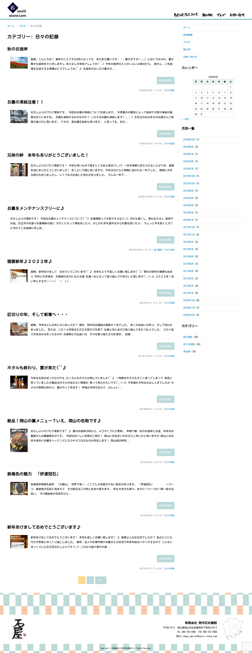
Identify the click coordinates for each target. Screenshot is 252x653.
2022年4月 (188, 198)
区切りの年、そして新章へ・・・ (38, 314)
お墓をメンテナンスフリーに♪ (35, 208)
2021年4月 (188, 271)
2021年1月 (188, 293)
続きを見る (165, 80)
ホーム (10, 26)
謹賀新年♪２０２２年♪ (29, 261)
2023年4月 (188, 161)
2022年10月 (189, 183)
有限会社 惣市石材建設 (122, 648)
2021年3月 (188, 278)
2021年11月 (189, 234)
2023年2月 (188, 169)
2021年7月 (188, 249)
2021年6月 (188, 256)
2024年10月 (189, 139)
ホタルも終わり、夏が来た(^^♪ (36, 368)
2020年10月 (189, 315)
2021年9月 (188, 242)
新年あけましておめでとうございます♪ (44, 527)
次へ (100, 580)
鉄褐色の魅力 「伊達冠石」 (33, 474)
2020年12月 (189, 300)
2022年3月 (188, 205)
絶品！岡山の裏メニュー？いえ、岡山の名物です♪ (54, 421)
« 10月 (185, 119)
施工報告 (158, 250)
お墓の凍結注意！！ (25, 102)
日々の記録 (169, 90)
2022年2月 (188, 212)
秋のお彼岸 (17, 49)
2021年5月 (188, 264)
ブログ (22, 26)
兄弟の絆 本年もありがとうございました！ (48, 155)
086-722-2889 (189, 632)
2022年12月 (189, 176)
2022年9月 (188, 191)
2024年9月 (188, 147)
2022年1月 (188, 220)
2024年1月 (188, 154)
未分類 (186, 351)
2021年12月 (189, 227)
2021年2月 (188, 286)
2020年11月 (189, 308)
